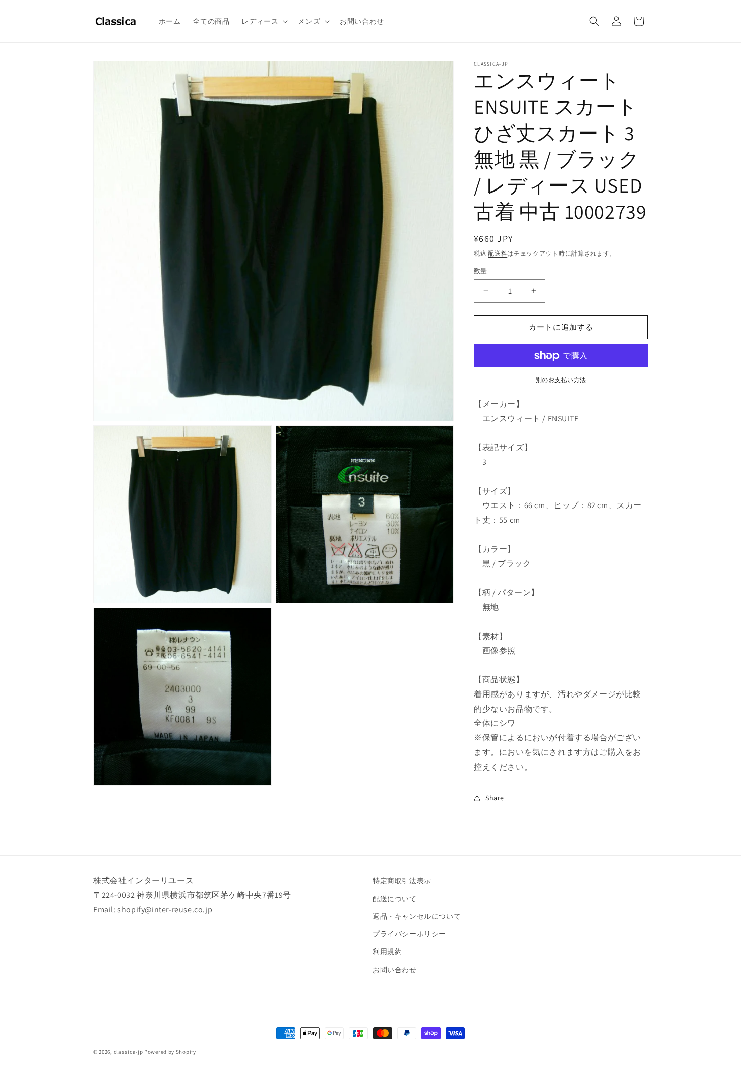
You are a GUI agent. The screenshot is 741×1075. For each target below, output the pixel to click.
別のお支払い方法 (561, 380)
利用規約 (387, 951)
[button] (263, 21)
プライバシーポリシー (409, 933)
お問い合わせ (395, 969)
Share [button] (494, 797)
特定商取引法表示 (402, 881)
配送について (395, 898)
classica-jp (128, 1051)
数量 (480, 271)
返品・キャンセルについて (417, 916)
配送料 (497, 253)
